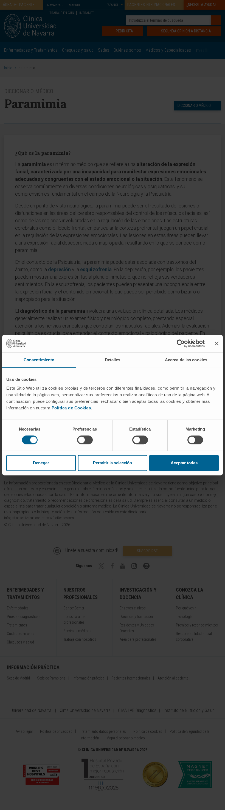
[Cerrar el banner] (217, 343)
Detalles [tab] (112, 359)
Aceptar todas (184, 463)
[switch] (85, 439)
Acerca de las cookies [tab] (186, 359)
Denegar (41, 463)
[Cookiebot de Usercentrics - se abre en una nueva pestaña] (181, 343)
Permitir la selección (112, 463)
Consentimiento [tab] (39, 359)
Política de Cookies (71, 408)
